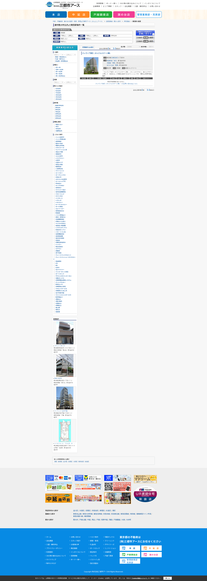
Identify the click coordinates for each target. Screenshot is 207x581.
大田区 (75, 461)
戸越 (98, 519)
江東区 (113, 57)
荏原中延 (104, 519)
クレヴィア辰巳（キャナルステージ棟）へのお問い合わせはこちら (116, 83)
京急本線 (106, 514)
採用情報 (100, 3)
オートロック (95, 548)
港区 (55, 461)
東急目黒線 (125, 514)
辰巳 (116, 57)
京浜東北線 (115, 514)
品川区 (65, 461)
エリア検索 (107, 6)
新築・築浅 (94, 541)
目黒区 (70, 461)
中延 (89, 519)
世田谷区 (81, 461)
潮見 (113, 63)
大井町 (128, 519)
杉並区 (87, 461)
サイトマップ (51, 559)
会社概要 (128, 6)
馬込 (93, 519)
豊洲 (116, 65)
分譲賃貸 (108, 552)
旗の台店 (124, 14)
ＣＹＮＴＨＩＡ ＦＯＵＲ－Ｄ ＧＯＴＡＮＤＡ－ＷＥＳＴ (71, 443)
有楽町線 (109, 60)
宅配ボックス (109, 537)
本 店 (56, 14)
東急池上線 (77, 514)
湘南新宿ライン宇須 (143, 514)
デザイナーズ (109, 544)
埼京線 (132, 514)
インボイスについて (152, 3)
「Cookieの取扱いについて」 (139, 578)
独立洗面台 (94, 563)
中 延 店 (78, 14)
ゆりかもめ (110, 65)
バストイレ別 (95, 559)
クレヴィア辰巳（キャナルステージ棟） (96, 53)
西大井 (75, 519)
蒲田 (110, 519)
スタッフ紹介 (76, 541)
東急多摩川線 (78, 516)
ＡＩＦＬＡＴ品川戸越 (60, 411)
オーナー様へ (111, 3)
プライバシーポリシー (54, 548)
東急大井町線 (87, 514)
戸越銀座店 (101, 14)
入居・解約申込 (140, 6)
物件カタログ (51, 563)
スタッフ (118, 6)
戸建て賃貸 (109, 556)
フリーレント (109, 541)
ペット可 (93, 556)
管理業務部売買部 (132, 561)
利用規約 (49, 552)
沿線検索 (96, 6)
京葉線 (109, 63)
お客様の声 (75, 544)
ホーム (48, 537)
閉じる (167, 578)
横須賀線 (87, 516)
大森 (123, 519)
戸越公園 (82, 519)
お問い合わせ (155, 6)
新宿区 (60, 461)
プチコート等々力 (59, 346)
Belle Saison (58, 378)
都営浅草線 (98, 514)
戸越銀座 (117, 519)
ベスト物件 (94, 537)
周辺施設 (74, 548)
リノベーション (110, 548)
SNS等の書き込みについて (131, 3)
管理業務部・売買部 (148, 14)
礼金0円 (93, 544)
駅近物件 (93, 552)
